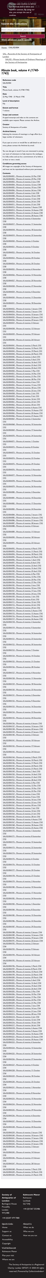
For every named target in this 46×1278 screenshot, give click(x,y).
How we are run (30, 1235)
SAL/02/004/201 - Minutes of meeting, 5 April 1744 (21, 980)
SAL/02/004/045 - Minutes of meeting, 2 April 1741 (21, 357)
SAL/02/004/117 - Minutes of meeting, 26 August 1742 (23, 619)
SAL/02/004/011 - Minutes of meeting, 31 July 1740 (21, 204)
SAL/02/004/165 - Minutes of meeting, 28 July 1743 (21, 817)
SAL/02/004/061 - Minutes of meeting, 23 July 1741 (21, 402)
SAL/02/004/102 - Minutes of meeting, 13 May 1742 (22, 577)
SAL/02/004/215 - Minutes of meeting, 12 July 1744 (21, 1020)
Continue (32, 17)
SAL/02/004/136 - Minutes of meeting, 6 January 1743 (22, 723)
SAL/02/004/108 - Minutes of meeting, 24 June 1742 (22, 594)
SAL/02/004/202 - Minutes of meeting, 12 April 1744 (22, 983)
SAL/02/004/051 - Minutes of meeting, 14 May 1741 (22, 374)
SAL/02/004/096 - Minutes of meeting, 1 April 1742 (21, 560)
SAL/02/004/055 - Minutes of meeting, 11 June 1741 (22, 385)
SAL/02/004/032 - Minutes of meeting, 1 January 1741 (22, 309)
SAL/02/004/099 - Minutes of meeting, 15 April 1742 (22, 568)
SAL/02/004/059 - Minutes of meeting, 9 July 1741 (21, 396)
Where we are (8, 1259)
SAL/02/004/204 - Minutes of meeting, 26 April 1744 (22, 989)
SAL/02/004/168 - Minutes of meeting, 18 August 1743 (23, 825)
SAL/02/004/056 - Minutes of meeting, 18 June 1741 (22, 388)
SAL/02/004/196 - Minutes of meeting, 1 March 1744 (22, 966)
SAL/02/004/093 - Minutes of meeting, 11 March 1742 (22, 551)
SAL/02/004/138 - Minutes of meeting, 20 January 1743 (23, 729)
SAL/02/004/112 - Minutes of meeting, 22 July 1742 (21, 605)
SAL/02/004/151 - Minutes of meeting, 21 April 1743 (22, 777)
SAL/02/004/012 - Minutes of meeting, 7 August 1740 (22, 207)
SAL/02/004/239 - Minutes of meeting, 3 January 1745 (22, 1132)
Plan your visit (8, 1255)
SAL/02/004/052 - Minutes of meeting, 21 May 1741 (22, 376)
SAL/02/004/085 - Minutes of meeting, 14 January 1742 (23, 517)
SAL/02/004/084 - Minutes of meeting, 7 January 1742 (22, 515)
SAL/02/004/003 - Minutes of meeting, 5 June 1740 (21, 182)
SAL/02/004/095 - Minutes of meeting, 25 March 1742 (22, 557)
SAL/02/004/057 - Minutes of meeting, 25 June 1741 (22, 391)
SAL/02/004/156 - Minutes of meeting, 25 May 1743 (22, 791)
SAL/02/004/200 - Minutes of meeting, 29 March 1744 (22, 977)
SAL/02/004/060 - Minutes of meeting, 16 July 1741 (21, 399)
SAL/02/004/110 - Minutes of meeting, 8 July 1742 (21, 599)
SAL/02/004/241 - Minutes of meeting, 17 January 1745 (23, 1138)
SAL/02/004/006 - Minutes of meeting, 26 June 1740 (22, 190)
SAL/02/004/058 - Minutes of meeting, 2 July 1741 (21, 393)
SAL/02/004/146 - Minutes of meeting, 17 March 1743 (22, 763)
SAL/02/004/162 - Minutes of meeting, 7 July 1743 (21, 808)
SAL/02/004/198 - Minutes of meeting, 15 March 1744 (22, 972)
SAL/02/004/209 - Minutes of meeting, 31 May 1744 (22, 1003)
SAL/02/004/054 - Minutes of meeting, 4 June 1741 (21, 382)
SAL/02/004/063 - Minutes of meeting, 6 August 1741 (22, 407)
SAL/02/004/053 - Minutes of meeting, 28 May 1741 (22, 379)
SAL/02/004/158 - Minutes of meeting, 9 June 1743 (21, 797)
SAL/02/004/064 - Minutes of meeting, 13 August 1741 (23, 410)
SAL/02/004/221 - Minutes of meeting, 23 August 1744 (23, 1037)
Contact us (6, 1235)
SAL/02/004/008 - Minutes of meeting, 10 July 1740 (21, 196)
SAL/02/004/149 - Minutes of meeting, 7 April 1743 (21, 771)
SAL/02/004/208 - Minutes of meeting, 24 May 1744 (22, 1000)
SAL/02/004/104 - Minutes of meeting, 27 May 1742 (22, 582)
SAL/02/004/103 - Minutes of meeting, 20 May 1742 (22, 580)
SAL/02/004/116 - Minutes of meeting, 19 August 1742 (23, 616)
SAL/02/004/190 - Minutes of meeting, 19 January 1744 (23, 938)
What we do (28, 1227)
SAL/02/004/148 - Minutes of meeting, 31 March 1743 (22, 769)
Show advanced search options (17, 40)
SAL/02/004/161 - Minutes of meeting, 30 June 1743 (22, 805)
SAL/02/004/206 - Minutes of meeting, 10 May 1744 (22, 994)
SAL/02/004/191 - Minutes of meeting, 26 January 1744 (23, 941)
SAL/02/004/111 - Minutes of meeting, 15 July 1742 (21, 602)
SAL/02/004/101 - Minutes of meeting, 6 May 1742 (21, 574)
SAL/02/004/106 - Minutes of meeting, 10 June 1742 (22, 588)
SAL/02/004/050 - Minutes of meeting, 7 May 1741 (21, 371)
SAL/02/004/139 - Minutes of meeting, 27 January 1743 (23, 732)
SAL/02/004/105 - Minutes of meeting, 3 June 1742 (21, 585)
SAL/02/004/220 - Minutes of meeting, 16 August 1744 (23, 1034)
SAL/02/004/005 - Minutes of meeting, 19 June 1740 (22, 187)
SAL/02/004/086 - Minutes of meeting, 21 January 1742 (23, 520)
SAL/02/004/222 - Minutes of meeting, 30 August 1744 (23, 1039)
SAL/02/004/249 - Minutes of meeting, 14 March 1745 (22, 1172)
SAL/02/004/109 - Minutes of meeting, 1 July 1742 (21, 596)
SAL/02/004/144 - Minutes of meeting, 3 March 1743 (22, 757)
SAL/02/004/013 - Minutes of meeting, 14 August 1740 (23, 210)
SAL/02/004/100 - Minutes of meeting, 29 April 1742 (22, 571)
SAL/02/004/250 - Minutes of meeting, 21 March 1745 (22, 1175)
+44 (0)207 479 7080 (10, 1218)
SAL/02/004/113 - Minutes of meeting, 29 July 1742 (21, 608)
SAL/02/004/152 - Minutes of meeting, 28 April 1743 (22, 780)
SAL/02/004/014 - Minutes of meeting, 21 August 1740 (23, 213)
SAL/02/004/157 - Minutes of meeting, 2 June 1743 (21, 794)
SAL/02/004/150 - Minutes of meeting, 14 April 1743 (22, 774)
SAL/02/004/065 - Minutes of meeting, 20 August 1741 (23, 413)
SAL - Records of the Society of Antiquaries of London (22, 55)
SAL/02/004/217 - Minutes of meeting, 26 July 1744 (21, 1025)
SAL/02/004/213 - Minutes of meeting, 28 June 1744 (22, 1014)
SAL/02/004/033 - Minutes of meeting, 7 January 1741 (22, 311)
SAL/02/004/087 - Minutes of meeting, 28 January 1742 (23, 523)
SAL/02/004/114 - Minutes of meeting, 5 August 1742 (22, 611)
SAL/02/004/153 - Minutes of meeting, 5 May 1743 (21, 783)
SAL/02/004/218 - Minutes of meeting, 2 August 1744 (22, 1028)
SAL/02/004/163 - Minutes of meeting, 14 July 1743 (21, 811)
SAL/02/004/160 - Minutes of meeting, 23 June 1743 (22, 802)
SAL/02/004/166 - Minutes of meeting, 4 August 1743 (22, 819)
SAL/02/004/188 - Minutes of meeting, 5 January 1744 (22, 932)
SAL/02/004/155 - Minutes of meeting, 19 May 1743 (22, 788)
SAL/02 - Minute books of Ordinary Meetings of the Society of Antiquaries (25, 60)
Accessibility (7, 1239)
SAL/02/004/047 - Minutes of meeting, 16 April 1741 (22, 362)
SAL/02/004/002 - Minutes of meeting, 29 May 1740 (22, 179)
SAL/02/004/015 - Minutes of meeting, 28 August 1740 (23, 216)
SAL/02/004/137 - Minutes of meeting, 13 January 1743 (23, 726)
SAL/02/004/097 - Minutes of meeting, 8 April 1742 (21, 563)
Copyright (6, 1243)
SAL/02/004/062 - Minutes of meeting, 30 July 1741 (21, 405)
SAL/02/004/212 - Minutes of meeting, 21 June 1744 (22, 1011)
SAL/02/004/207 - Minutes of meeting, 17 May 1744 (22, 997)
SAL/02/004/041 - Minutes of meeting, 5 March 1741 (22, 345)
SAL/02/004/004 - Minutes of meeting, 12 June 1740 (22, 185)
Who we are (28, 1231)
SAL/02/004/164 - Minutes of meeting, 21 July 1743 (21, 814)
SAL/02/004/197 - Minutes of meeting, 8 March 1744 (22, 969)
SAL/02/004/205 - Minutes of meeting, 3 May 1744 (21, 991)
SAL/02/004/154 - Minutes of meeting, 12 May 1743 (22, 785)
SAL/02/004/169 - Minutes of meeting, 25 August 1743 (23, 828)
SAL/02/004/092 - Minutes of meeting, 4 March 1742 (22, 548)
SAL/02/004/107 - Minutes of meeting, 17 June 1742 (22, 591)
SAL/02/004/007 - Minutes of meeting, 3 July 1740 (21, 193)
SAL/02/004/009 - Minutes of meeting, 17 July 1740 (21, 199)
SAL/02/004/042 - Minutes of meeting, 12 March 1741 (22, 348)
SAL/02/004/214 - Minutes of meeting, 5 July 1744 (21, 1017)
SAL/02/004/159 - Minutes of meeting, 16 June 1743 (22, 800)
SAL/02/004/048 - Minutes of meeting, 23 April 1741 (22, 365)
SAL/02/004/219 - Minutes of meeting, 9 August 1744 (22, 1031)
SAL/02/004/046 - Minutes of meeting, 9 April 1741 (21, 359)
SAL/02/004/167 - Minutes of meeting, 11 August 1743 (23, 822)
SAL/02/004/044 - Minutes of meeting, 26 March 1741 (22, 354)
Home (4, 47)
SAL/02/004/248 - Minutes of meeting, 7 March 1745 (22, 1169)
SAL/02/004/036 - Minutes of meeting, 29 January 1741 (23, 320)
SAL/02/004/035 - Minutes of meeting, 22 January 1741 (23, 317)
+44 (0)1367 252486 (31, 1209)
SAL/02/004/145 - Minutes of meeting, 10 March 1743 (22, 760)
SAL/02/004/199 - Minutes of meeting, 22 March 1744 (22, 975)
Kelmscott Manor (9, 1251)
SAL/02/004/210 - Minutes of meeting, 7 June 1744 (21, 1006)
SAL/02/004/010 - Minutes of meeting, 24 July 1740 (21, 201)
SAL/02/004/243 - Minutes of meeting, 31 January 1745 (23, 1144)
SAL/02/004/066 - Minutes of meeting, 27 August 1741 (23, 416)
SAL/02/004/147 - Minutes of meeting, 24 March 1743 (22, 766)
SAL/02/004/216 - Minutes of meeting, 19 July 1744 (21, 1023)
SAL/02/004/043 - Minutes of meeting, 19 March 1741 (22, 351)
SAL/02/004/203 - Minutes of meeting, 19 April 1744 (22, 986)
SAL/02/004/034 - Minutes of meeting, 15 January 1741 (23, 314)
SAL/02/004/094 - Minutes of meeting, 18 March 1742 (22, 554)
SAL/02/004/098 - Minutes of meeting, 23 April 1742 (22, 565)
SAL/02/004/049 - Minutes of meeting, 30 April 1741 (22, 368)
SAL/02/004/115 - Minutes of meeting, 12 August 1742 (23, 613)
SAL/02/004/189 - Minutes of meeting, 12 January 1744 (23, 935)
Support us (6, 1231)
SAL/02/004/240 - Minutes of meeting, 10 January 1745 (23, 1135)
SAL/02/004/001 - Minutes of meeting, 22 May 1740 (22, 176)
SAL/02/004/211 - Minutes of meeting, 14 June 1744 (22, 1008)
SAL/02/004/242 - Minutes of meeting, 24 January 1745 (23, 1141)
